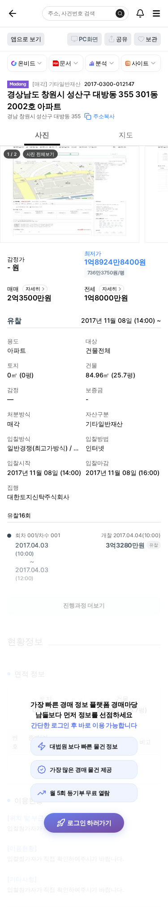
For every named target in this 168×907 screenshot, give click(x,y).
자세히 (33, 289)
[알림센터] (140, 13)
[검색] (120, 13)
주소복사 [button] (104, 116)
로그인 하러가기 (89, 822)
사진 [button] (42, 134)
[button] (69, 194)
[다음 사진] (157, 194)
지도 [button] (126, 134)
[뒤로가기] (23, 13)
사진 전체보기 (40, 154)
